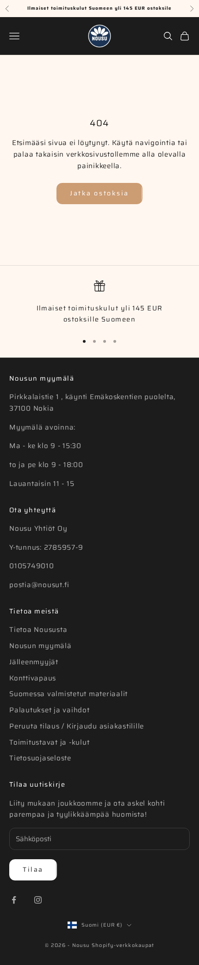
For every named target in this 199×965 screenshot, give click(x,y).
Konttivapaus (32, 678)
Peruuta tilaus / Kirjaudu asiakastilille (76, 726)
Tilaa (33, 869)
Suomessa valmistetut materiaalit (68, 693)
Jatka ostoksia (99, 193)
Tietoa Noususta (38, 629)
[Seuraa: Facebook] (14, 899)
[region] (99, 302)
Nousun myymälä (40, 645)
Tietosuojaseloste (40, 758)
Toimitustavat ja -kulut (49, 742)
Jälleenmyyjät (33, 662)
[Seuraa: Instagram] (38, 899)
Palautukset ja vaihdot (49, 710)
